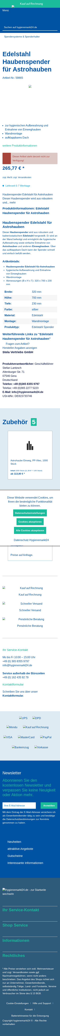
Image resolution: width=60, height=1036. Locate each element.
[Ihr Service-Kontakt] (27, 14)
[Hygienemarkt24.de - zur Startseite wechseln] (17, 14)
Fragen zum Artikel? (17, 343)
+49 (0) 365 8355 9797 (15, 661)
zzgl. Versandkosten (22, 177)
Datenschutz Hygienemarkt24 (31, 540)
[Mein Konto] (35, 14)
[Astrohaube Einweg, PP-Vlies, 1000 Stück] (30, 445)
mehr (12, 202)
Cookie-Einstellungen (17, 1003)
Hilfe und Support (42, 1003)
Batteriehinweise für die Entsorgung (30, 1015)
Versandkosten (20, 972)
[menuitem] (30, 27)
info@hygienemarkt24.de (27, 392)
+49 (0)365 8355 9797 (26, 384)
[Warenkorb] (53, 14)
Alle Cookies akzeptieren (30, 530)
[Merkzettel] (43, 14)
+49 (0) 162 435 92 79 (15, 677)
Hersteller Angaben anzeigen (19, 347)
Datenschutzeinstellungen (30, 513)
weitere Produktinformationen (19, 145)
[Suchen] (55, 27)
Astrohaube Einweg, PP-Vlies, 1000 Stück (29, 462)
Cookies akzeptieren (30, 521)
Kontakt (29, 1009)
